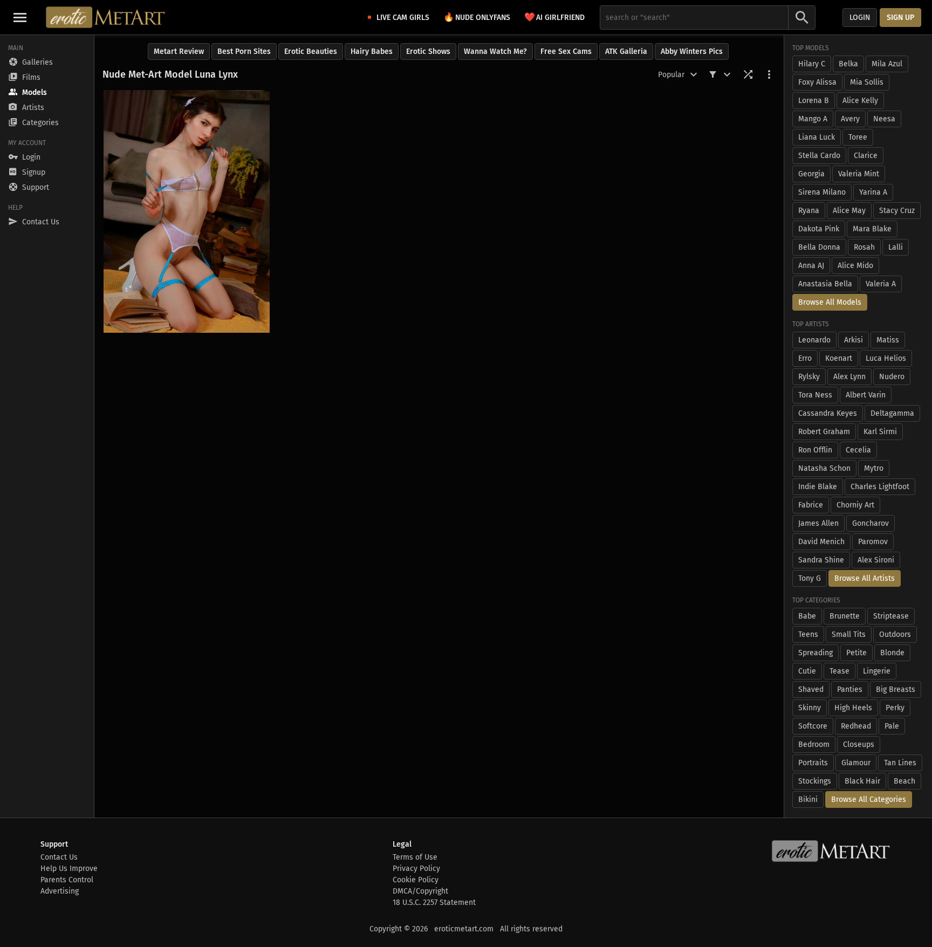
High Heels (853, 707)
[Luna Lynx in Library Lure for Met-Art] (186, 211)
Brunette (845, 616)
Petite (856, 652)
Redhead (856, 726)
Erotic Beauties (310, 51)
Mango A (812, 118)
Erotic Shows (428, 51)
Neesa (884, 118)
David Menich (821, 541)
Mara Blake (872, 229)
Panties (849, 689)
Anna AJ (811, 265)
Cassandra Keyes (827, 413)
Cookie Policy (415, 879)
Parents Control (66, 879)
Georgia (811, 174)
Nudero (891, 376)
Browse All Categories (868, 799)
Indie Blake (817, 486)
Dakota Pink (818, 229)
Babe (807, 616)
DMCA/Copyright (420, 891)
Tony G (809, 578)
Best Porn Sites (244, 51)
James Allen (818, 523)
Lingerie (876, 671)
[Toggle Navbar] (20, 17)
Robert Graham (824, 431)
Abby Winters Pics (692, 51)
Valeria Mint (858, 174)
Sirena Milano (822, 192)
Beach (904, 781)
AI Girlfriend (554, 17)
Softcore (812, 726)
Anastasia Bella (825, 284)
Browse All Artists (864, 578)
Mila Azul (887, 63)
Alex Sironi (876, 560)
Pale (892, 726)
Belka (848, 63)
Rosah (864, 247)
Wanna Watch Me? (495, 51)
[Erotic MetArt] (106, 17)
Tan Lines (900, 762)
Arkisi (853, 340)
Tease (839, 671)
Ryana (808, 210)
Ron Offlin (815, 450)
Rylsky (809, 376)
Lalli (895, 247)
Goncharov (870, 523)
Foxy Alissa (817, 82)
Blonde (892, 652)
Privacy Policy (416, 868)
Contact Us (59, 857)
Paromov (873, 541)
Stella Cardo (819, 155)
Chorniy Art (855, 505)
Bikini (808, 799)
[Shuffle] (748, 74)
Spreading (815, 652)
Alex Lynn (849, 376)
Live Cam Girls (402, 17)
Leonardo (814, 340)
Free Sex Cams (566, 51)
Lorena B (813, 100)
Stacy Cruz (897, 210)
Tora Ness (815, 395)
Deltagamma (892, 413)
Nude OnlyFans (476, 17)
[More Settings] (769, 74)
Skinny (809, 707)
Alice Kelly (860, 100)
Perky (895, 707)
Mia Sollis (866, 82)
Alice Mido (855, 265)
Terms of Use (415, 857)
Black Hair (862, 781)
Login (859, 17)
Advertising (59, 891)
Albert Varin (866, 395)
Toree (857, 137)
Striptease (891, 616)
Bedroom (814, 744)
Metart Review (179, 51)
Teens (808, 634)
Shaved (811, 689)
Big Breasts (895, 689)
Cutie (807, 671)
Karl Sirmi (880, 431)
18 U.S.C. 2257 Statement (434, 902)
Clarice (866, 155)
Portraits (813, 762)
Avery (850, 118)
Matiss (887, 340)
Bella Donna (819, 247)
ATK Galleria (626, 51)
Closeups (858, 744)
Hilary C (811, 63)
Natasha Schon (824, 468)
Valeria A (881, 284)
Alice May (849, 210)
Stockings (814, 781)
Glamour (856, 762)
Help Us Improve (69, 868)
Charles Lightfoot (880, 486)
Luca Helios (886, 358)
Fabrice (810, 505)
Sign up (900, 17)
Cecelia (858, 450)
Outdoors (895, 634)
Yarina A (873, 192)
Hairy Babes (372, 51)
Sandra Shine (821, 560)
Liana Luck (816, 137)
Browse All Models (829, 302)
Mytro (873, 468)
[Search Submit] (802, 17)
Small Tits (849, 634)
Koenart (838, 358)
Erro (805, 358)
